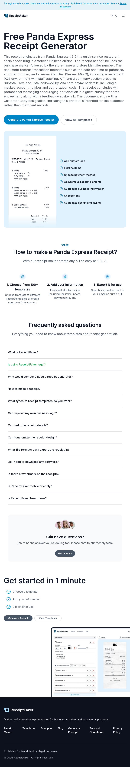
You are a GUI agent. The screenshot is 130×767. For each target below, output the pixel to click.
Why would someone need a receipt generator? (40, 376)
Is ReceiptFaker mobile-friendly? (30, 486)
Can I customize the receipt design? (32, 437)
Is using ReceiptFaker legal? (27, 364)
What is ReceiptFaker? (23, 352)
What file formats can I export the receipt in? (38, 449)
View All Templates (78, 119)
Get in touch (65, 553)
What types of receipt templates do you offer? (40, 401)
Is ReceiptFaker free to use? (27, 498)
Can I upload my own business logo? (32, 413)
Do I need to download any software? (33, 461)
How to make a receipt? (24, 388)
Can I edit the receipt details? (28, 425)
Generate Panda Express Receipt (31, 119)
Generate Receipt (18, 618)
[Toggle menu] (123, 16)
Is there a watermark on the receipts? (33, 474)
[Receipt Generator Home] (16, 15)
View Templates (48, 618)
